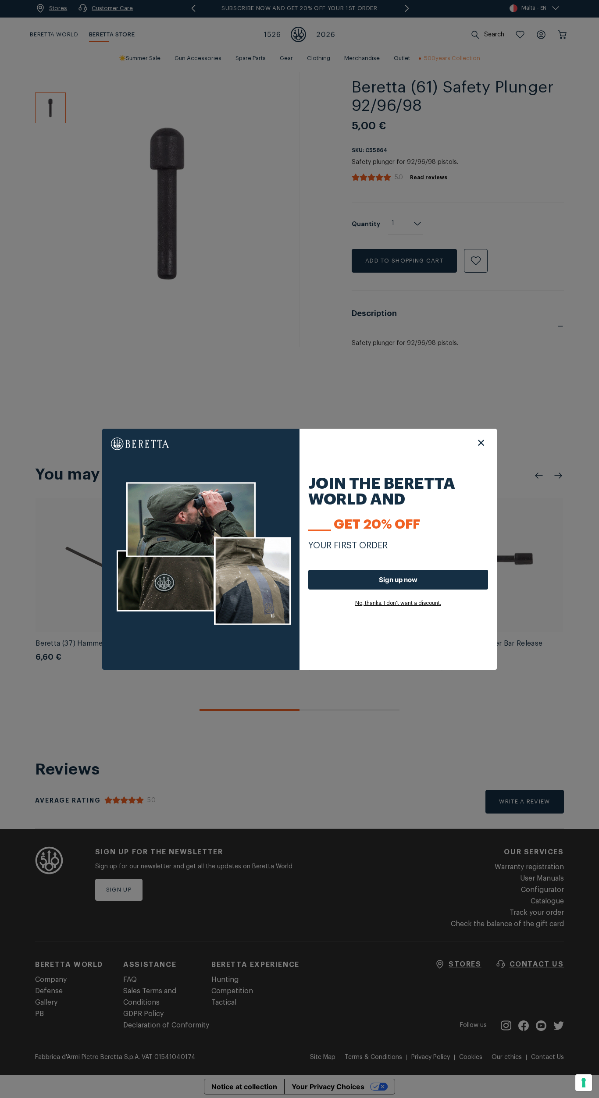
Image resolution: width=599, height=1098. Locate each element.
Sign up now (398, 580)
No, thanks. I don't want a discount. (398, 603)
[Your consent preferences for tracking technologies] (583, 1082)
